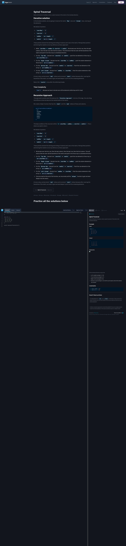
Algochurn (95, 2)
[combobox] (76, 210)
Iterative (12, 210)
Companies (109, 2)
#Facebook (53, 195)
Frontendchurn (102, 2)
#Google (59, 195)
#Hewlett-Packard (73, 195)
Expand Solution (121, 213)
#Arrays (36, 195)
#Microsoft (65, 195)
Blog (115, 2)
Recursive (18, 210)
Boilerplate (7, 210)
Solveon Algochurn (43, 190)
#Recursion (46, 195)
